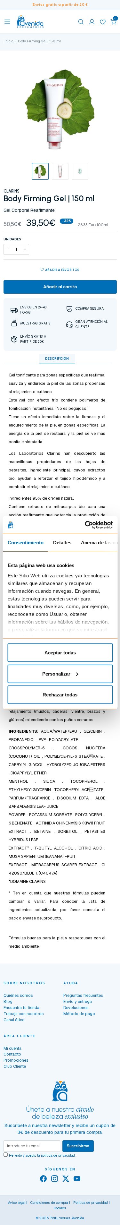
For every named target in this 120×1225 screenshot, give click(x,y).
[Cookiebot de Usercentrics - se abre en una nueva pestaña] (85, 525)
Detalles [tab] (62, 542)
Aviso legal (16, 1202)
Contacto (12, 1054)
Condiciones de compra (49, 1202)
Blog (8, 1001)
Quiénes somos (18, 995)
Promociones (16, 1060)
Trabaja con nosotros (24, 1013)
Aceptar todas (60, 652)
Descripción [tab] (57, 359)
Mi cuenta (12, 1048)
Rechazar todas (60, 694)
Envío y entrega (77, 1001)
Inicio (8, 41)
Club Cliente (15, 1066)
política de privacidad (58, 1155)
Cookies (60, 1208)
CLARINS (12, 191)
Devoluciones (76, 1007)
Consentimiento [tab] (25, 542)
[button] (113, 22)
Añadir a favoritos (62, 270)
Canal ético (14, 1019)
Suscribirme (78, 1145)
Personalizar (56, 673)
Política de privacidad (90, 1202)
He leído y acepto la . (42, 1155)
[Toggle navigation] (7, 22)
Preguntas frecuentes (83, 995)
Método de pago (79, 1013)
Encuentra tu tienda (21, 1007)
